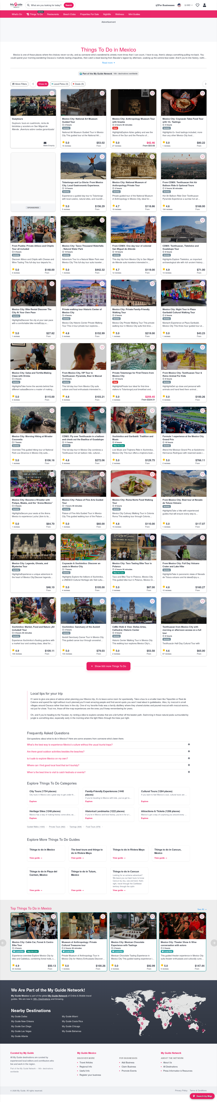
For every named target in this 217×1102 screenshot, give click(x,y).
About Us (167, 1062)
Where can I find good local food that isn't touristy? (53, 765)
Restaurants (53, 14)
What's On (17, 14)
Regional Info (86, 1066)
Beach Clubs (69, 14)
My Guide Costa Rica (72, 1021)
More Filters (21, 83)
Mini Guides (134, 14)
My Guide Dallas (19, 1016)
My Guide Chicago (71, 1026)
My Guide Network (57, 995)
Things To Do (36, 14)
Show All (43, 83)
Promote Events (129, 1070)
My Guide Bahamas (71, 1031)
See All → (202, 909)
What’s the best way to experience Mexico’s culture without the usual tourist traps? (70, 744)
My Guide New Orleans (22, 1021)
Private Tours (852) (57, 826)
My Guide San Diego (21, 1026)
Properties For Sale (89, 14)
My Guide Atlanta (19, 1036)
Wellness (119, 14)
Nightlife (107, 14)
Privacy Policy (181, 1090)
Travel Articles (86, 1062)
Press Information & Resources (177, 1070)
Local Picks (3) (61, 83)
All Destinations (170, 1066)
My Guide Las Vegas (21, 1031)
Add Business (128, 1062)
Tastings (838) (76, 826)
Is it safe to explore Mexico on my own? (47, 758)
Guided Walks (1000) (36, 826)
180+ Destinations (41, 998)
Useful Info (85, 1070)
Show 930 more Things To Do (108, 666)
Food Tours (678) (93, 826)
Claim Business (129, 1066)
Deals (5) (79, 83)
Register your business (90, 1074)
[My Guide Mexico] (16, 5)
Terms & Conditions (198, 1090)
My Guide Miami (70, 1016)
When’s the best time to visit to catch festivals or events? (56, 772)
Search (69, 5)
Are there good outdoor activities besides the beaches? (55, 751)
